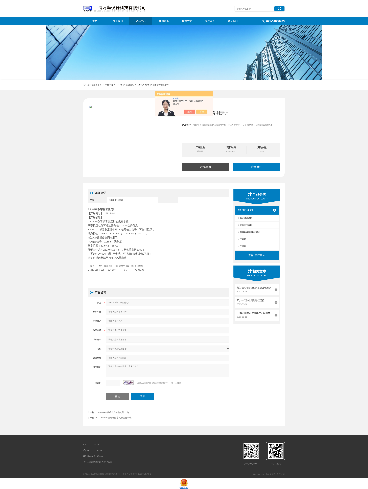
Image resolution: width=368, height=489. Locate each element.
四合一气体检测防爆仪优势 (250, 300)
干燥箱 (243, 239)
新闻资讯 (164, 21)
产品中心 (141, 21)
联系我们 (233, 21)
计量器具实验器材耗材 (250, 232)
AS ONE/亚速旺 (127, 85)
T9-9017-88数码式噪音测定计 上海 (112, 412)
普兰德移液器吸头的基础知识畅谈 (254, 288)
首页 (94, 21)
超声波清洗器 (246, 218)
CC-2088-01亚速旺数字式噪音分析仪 (114, 417)
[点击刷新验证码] (128, 382)
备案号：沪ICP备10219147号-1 (136, 474)
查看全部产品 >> (256, 255)
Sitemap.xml (258, 474)
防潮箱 (243, 246)
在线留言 (210, 21)
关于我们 (118, 21)
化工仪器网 (270, 474)
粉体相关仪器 (246, 225)
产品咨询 (205, 167)
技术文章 (187, 21)
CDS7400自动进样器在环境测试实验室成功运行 (255, 313)
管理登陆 (281, 474)
